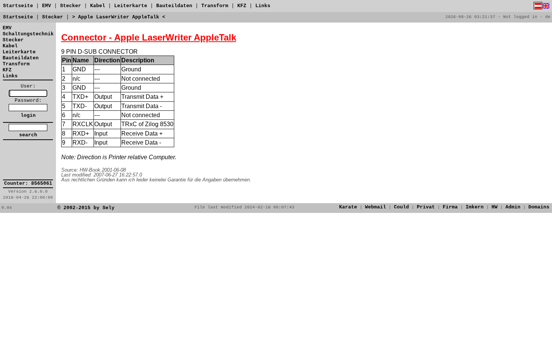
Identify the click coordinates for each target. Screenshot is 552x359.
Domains (538, 207)
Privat (426, 207)
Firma (450, 207)
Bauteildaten (174, 6)
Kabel (97, 6)
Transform (214, 6)
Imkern (475, 207)
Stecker (70, 6)
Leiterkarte (130, 6)
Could (401, 207)
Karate (348, 207)
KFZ (241, 6)
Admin (512, 207)
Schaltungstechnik (28, 34)
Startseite (18, 6)
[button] (28, 160)
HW (495, 207)
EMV (46, 6)
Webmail (375, 207)
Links (262, 6)
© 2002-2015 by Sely (86, 208)
